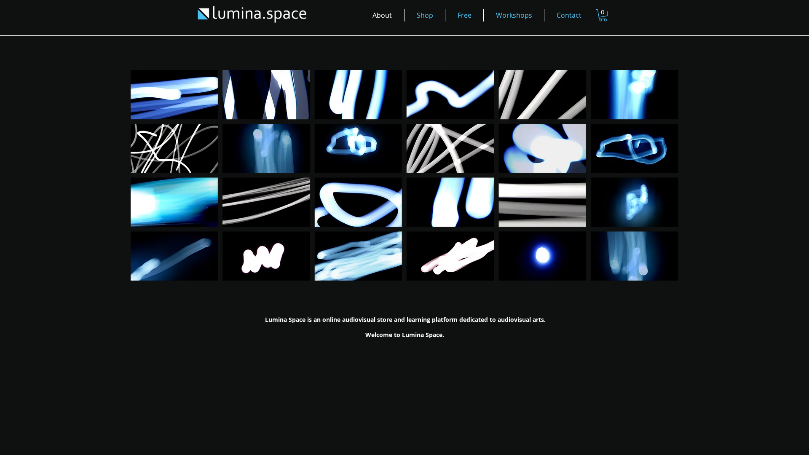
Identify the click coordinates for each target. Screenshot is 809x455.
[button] (603, 15)
